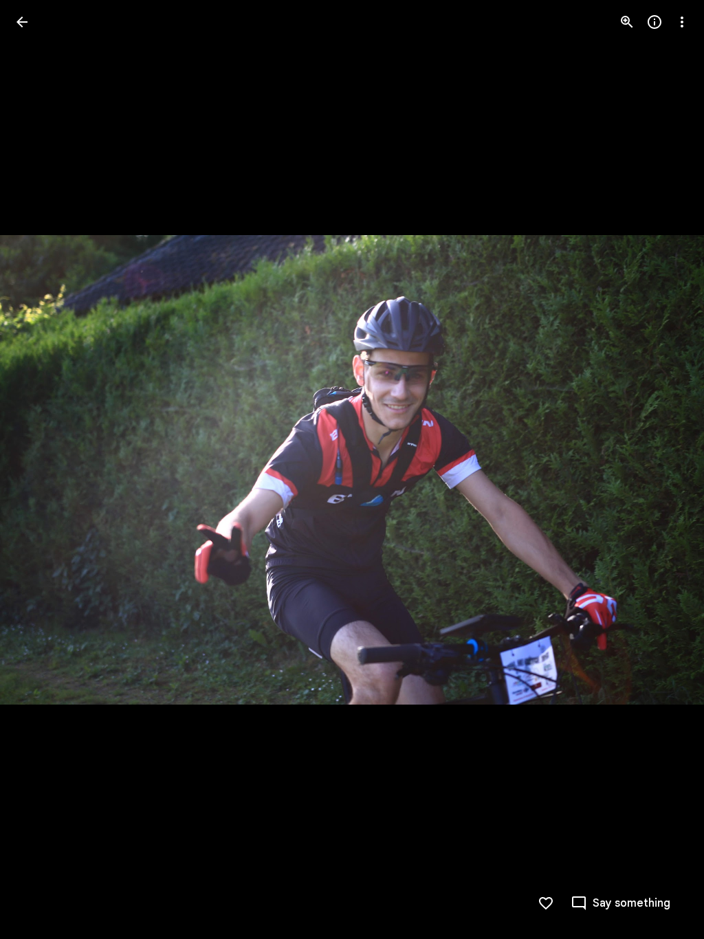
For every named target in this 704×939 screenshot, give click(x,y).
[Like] (546, 903)
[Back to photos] (22, 21)
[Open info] (654, 22)
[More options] (682, 22)
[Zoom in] (627, 22)
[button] (38, 469)
